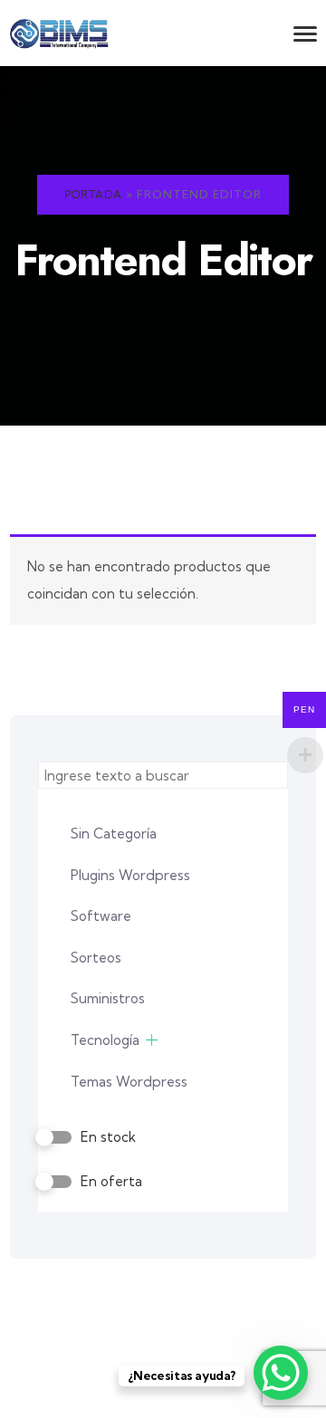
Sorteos (96, 957)
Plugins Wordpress (130, 875)
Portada (93, 194)
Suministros (108, 998)
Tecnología (105, 1040)
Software (101, 916)
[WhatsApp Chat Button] (281, 1373)
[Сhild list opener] (152, 1040)
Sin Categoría (114, 833)
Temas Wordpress (129, 1081)
